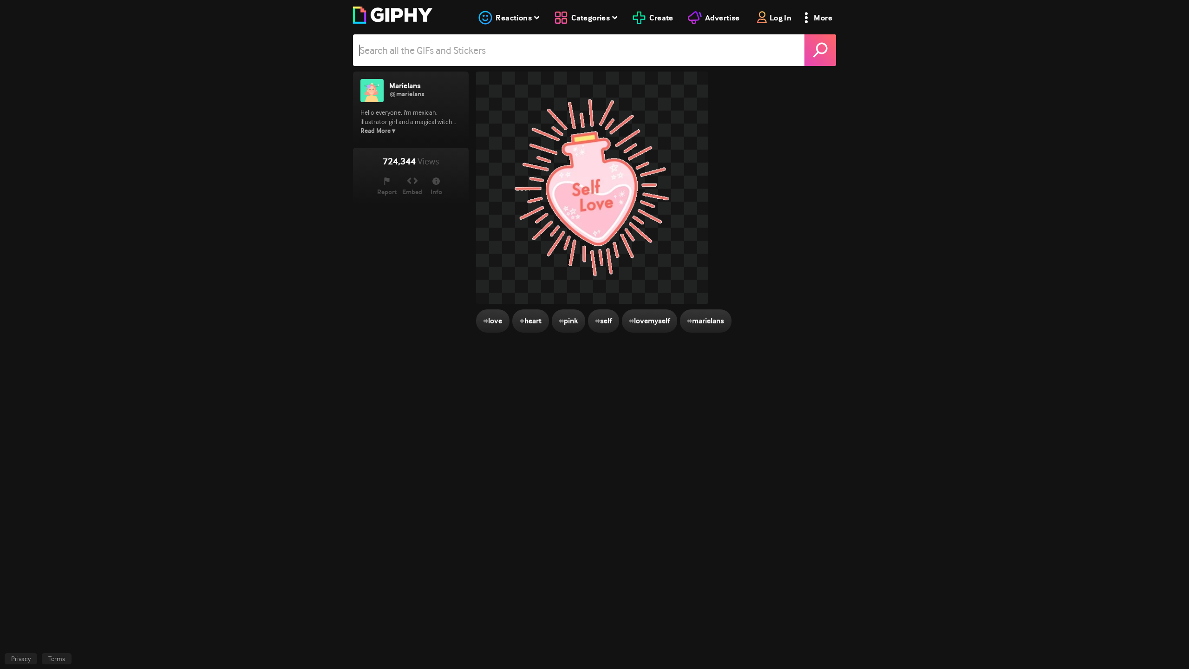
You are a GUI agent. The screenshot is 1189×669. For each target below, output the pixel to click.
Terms (56, 658)
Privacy (21, 658)
